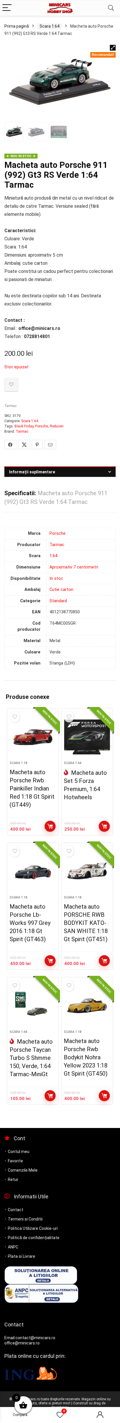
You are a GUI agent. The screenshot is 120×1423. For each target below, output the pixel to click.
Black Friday (24, 426)
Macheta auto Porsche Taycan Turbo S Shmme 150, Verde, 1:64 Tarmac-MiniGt (31, 1058)
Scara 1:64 (49, 26)
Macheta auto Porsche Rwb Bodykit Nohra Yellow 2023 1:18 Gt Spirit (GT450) (85, 1057)
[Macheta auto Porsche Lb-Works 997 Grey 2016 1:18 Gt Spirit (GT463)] (33, 871)
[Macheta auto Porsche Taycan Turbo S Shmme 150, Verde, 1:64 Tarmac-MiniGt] (33, 1006)
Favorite (15, 1161)
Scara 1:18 (18, 763)
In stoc (56, 578)
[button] (113, 48)
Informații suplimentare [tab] (32, 472)
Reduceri (56, 426)
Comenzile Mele (23, 1170)
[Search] (111, 8)
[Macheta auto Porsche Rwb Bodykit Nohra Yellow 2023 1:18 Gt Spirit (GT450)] (87, 1006)
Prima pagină (16, 26)
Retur (13, 1179)
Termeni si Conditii (25, 1219)
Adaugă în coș (50, 826)
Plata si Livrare (21, 1256)
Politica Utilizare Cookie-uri (33, 1228)
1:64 (53, 555)
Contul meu (18, 1151)
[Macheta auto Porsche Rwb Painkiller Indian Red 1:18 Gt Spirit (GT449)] (33, 737)
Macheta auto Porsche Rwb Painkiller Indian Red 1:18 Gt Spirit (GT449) (32, 788)
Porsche (41, 426)
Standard (58, 600)
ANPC (13, 1247)
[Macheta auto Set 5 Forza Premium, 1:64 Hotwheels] (87, 737)
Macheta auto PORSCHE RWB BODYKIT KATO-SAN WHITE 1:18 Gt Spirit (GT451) (86, 923)
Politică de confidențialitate (33, 1237)
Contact (15, 1209)
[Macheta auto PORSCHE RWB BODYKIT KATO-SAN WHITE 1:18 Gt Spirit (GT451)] (87, 871)
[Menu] (7, 8)
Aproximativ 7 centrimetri (74, 567)
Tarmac (10, 406)
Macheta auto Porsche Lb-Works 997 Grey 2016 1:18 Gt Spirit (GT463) (30, 923)
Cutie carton (61, 589)
